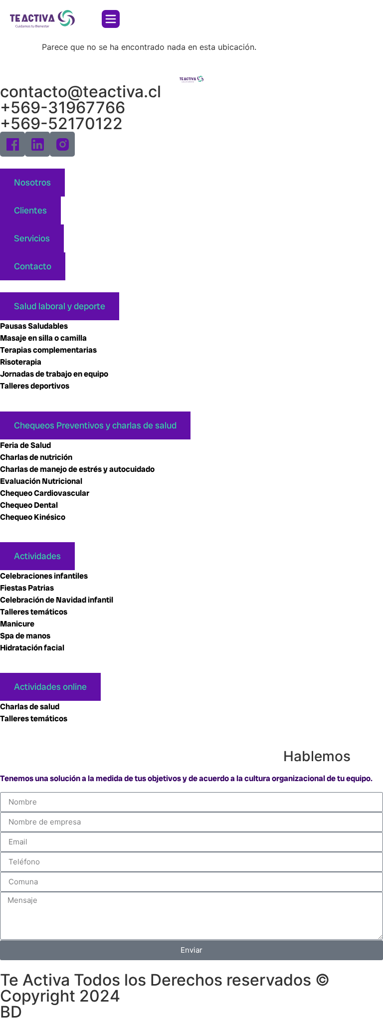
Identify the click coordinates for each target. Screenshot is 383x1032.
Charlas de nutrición (37, 457)
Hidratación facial (32, 647)
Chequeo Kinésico (33, 517)
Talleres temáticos (33, 612)
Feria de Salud (26, 445)
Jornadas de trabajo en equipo (54, 374)
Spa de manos (25, 635)
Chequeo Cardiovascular (45, 493)
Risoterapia (20, 362)
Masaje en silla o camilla (43, 338)
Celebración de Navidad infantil (57, 600)
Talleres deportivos (34, 386)
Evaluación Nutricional (41, 481)
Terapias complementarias (48, 350)
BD (11, 1012)
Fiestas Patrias (27, 588)
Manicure (17, 624)
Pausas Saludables (34, 326)
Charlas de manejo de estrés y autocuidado (77, 469)
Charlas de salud (29, 706)
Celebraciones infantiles (44, 576)
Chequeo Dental (29, 505)
